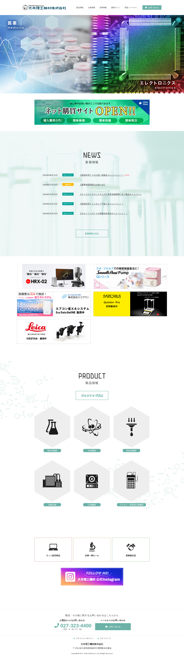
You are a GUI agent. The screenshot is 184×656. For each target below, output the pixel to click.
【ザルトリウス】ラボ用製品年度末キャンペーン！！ (103, 213)
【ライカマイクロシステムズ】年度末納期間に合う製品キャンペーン (110, 194)
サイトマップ (105, 638)
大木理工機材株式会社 (44, 7)
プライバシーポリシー (85, 638)
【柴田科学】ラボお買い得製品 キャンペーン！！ (101, 175)
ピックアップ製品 (92, 395)
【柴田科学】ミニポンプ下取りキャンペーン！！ (101, 204)
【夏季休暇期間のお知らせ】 (92, 184)
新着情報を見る (92, 233)
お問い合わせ (153, 7)
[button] (80, 7)
